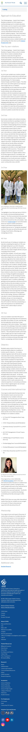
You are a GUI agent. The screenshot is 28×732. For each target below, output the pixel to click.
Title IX (3, 637)
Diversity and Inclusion (6, 633)
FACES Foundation (8, 480)
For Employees (5, 699)
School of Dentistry (5, 687)
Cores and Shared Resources (8, 670)
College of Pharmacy (6, 690)
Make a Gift (4, 627)
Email (2, 703)
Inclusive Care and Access (8, 709)
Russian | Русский (5, 617)
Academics (4, 680)
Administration (4, 666)
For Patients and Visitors (7, 652)
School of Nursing (5, 685)
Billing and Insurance (6, 646)
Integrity (3, 631)
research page (12, 221)
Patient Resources (6, 643)
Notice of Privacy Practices (7, 605)
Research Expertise (6, 676)
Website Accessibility (6, 629)
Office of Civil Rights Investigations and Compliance (13, 635)
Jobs (2, 625)
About (2, 664)
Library (2, 672)
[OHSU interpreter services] (12, 714)
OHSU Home (4, 611)
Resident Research (6, 566)
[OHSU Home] (2, 2)
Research (3, 662)
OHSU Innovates (5, 674)
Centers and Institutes (6, 668)
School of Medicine (5, 683)
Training (4, 9)
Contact (3, 613)
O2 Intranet (4, 701)
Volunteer (3, 639)
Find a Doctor (4, 648)
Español (3, 615)
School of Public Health (6, 688)
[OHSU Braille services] (3, 714)
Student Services (5, 694)
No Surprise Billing (5, 657)
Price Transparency (5, 656)
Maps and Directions (6, 624)
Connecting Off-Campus (7, 705)
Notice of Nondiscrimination (8, 607)
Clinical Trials (4, 654)
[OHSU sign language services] (7, 714)
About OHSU (5, 621)
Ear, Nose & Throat (10, 2)
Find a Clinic (4, 650)
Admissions (4, 692)
